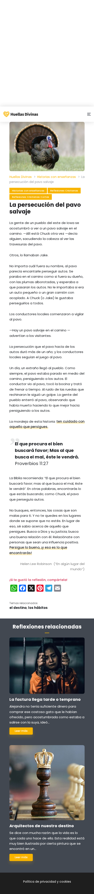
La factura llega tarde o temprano (45, 699)
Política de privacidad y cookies (47, 881)
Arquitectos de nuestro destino (41, 825)
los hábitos (38, 607)
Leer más (21, 731)
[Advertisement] (47, 49)
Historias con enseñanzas (28, 190)
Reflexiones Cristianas (64, 190)
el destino (18, 607)
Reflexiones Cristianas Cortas (30, 197)
